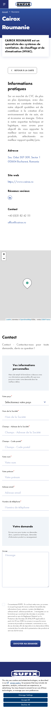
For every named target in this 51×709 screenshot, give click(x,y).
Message (4, 551)
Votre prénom (7, 471)
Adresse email (7, 486)
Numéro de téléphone (11, 501)
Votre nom (6, 456)
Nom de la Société (10, 411)
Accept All (25, 699)
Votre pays (6, 396)
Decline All (25, 704)
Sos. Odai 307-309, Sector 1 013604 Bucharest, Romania (24, 159)
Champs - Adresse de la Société (15, 426)
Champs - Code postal (11, 441)
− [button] (4, 258)
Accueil (5, 12)
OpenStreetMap (25, 319)
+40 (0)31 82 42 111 (19, 215)
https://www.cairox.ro (20, 181)
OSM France (45, 319)
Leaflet (8, 319)
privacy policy (15, 683)
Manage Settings (26, 695)
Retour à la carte (24, 70)
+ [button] (4, 254)
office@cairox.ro (17, 222)
